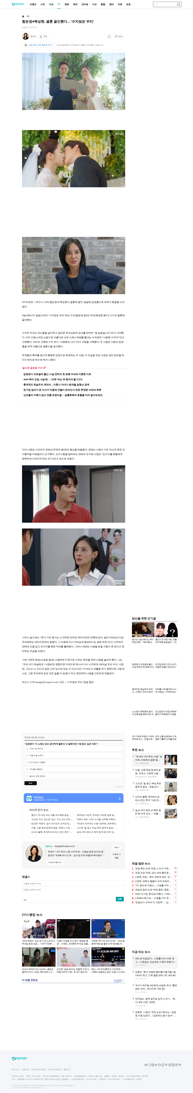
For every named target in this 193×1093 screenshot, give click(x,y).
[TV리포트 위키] (166, 1066)
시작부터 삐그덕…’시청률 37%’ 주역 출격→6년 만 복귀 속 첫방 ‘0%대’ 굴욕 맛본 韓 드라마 (154, 898)
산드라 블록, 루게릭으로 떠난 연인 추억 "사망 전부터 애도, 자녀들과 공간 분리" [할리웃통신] (50, 832)
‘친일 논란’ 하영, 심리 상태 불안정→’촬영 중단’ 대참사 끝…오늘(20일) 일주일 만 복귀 (154, 873)
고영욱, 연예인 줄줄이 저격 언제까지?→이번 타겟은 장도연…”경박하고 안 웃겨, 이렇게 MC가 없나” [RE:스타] (154, 881)
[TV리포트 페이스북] (159, 1066)
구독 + (117, 847)
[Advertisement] (73, 120)
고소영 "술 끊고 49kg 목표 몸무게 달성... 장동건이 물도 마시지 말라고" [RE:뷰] (96, 828)
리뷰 (120, 4)
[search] (178, 4)
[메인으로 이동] (18, 5)
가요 (51, 4)
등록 (120, 899)
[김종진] (155, 975)
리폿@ (33, 4)
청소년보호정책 (54, 1069)
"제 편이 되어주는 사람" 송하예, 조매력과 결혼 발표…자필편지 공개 (95, 824)
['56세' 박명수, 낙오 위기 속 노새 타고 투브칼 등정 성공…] (39, 932)
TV (59, 4)
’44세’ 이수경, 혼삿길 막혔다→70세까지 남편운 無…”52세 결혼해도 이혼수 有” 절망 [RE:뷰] (154, 894)
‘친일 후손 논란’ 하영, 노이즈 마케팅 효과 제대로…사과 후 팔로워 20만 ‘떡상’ (154, 868)
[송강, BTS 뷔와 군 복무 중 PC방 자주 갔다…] (155, 813)
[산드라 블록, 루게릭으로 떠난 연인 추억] (155, 800)
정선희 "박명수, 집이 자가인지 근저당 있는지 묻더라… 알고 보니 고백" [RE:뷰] (50, 824)
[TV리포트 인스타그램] (149, 1066)
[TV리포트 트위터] (156, 1066)
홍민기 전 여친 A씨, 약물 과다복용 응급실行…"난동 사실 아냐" (50, 815)
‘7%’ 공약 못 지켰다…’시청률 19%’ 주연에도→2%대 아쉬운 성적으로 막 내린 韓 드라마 (154, 885)
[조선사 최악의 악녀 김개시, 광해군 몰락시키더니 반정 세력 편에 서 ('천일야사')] (39, 960)
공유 (120, 36)
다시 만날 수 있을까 (37, 762)
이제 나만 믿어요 (36, 749)
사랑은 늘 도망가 (36, 755)
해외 (75, 4)
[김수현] (73, 960)
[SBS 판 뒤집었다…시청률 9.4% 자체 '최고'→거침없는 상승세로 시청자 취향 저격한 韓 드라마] (155, 961)
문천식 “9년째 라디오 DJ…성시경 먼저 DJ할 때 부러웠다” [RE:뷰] (75, 855)
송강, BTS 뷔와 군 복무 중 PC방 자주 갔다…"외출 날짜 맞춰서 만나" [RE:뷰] (94, 832)
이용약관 (25, 1069)
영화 (67, 4)
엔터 (111, 4)
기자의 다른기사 (54, 862)
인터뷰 (85, 4)
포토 (128, 4)
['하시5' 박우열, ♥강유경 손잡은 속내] (155, 988)
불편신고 (67, 1069)
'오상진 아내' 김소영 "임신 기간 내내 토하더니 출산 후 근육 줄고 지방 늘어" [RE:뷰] (50, 819)
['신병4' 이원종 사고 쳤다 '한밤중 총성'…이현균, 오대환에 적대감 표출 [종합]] (73, 932)
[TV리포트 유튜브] (146, 1066)
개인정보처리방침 (38, 1069)
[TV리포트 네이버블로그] (179, 1066)
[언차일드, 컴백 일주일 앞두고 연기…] (155, 1002)
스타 (42, 4)
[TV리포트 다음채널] (162, 1066)
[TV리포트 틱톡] (152, 1066)
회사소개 (15, 1069)
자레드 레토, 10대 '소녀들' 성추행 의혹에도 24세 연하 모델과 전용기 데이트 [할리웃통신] (96, 819)
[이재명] (108, 932)
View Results (119, 786)
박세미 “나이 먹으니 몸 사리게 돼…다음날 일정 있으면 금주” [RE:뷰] (75, 851)
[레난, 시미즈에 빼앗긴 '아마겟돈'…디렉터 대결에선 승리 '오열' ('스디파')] (108, 960)
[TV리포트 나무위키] (169, 1066)
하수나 (33, 36)
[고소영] (155, 786)
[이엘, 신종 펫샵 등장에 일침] (155, 773)
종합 (103, 4)
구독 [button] (45, 36)
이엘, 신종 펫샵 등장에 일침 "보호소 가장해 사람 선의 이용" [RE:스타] (50, 828)
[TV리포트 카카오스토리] (173, 1066)
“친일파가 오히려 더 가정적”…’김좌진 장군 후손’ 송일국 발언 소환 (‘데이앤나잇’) (154, 902)
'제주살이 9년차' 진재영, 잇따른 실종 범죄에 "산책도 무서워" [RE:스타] (95, 815)
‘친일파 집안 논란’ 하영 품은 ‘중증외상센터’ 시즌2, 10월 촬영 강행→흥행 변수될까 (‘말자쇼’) (154, 889)
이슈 (94, 4)
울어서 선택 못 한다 (37, 776)
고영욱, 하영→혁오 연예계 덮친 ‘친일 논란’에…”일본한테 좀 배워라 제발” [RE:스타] (154, 877)
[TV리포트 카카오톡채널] (176, 1066)
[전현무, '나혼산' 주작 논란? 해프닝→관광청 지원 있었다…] (155, 1015)
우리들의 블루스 (36, 769)
